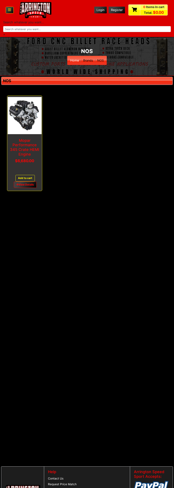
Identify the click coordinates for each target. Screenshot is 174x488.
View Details (26, 184)
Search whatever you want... (23, 22)
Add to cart (25, 178)
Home (74, 60)
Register (117, 10)
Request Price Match (62, 484)
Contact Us (55, 478)
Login (100, 10)
